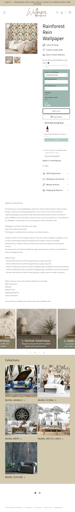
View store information (52, 156)
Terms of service (48, 507)
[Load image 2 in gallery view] (17, 60)
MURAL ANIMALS (14, 400)
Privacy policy (38, 507)
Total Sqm (48, 92)
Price (46, 103)
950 (49, 105)
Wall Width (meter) (50, 86)
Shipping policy (58, 507)
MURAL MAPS (12, 438)
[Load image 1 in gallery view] (9, 60)
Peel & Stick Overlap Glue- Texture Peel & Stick (56, 134)
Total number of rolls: (51, 97)
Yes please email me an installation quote (56, 66)
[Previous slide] (31, 352)
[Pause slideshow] (44, 352)
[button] (4, 12)
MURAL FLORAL (46, 400)
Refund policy (28, 507)
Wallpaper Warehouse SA (16, 507)
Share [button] (46, 166)
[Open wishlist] (65, 13)
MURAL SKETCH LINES (49, 438)
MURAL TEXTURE (14, 477)
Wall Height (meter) (51, 79)
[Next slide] (39, 352)
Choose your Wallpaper (52, 72)
